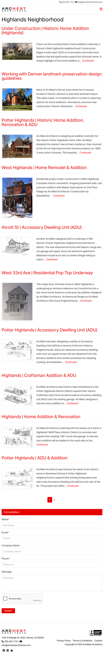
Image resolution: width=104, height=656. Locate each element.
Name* (5, 519)
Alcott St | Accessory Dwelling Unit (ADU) (42, 227)
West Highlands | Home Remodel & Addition (44, 167)
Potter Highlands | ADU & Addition (34, 458)
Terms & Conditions (82, 640)
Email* (5, 532)
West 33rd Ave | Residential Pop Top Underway (47, 272)
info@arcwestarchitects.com (89, 2)
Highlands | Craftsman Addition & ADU (39, 375)
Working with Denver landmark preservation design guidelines (52, 76)
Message (7, 571)
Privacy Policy (64, 640)
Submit (8, 610)
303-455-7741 (67, 2)
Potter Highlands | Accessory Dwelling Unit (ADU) (49, 330)
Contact (98, 640)
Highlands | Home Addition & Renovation (41, 416)
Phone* (6, 558)
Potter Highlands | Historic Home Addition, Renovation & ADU (43, 122)
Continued (88, 60)
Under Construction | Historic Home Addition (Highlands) (45, 30)
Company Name (11, 545)
